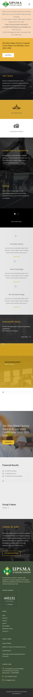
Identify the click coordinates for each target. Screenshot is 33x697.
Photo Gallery (5, 626)
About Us (4, 618)
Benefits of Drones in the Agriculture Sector (14, 647)
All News (4, 508)
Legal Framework (6, 651)
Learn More (16, 257)
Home (3, 616)
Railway (12, 364)
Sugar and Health (6, 643)
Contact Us (5, 631)
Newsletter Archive (7, 629)
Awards (4, 623)
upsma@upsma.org (10, 680)
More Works (24, 337)
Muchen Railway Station (16, 349)
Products (4, 621)
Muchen (7, 364)
